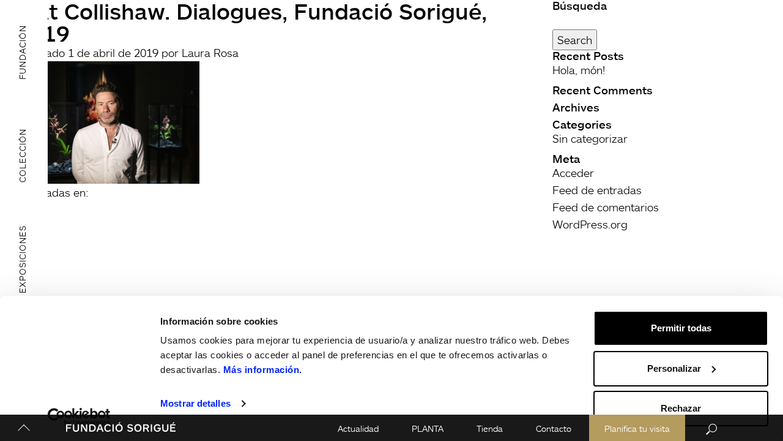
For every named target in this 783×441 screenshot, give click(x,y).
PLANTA (427, 428)
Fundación (22, 51)
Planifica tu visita (637, 428)
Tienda (490, 428)
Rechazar (681, 408)
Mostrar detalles (195, 403)
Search (574, 40)
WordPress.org (590, 224)
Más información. (262, 369)
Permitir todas (681, 328)
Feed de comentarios (605, 207)
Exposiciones (22, 259)
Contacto (553, 428)
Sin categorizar (590, 138)
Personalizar (674, 368)
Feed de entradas (597, 190)
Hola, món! (578, 70)
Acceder (573, 172)
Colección (22, 156)
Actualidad (358, 428)
